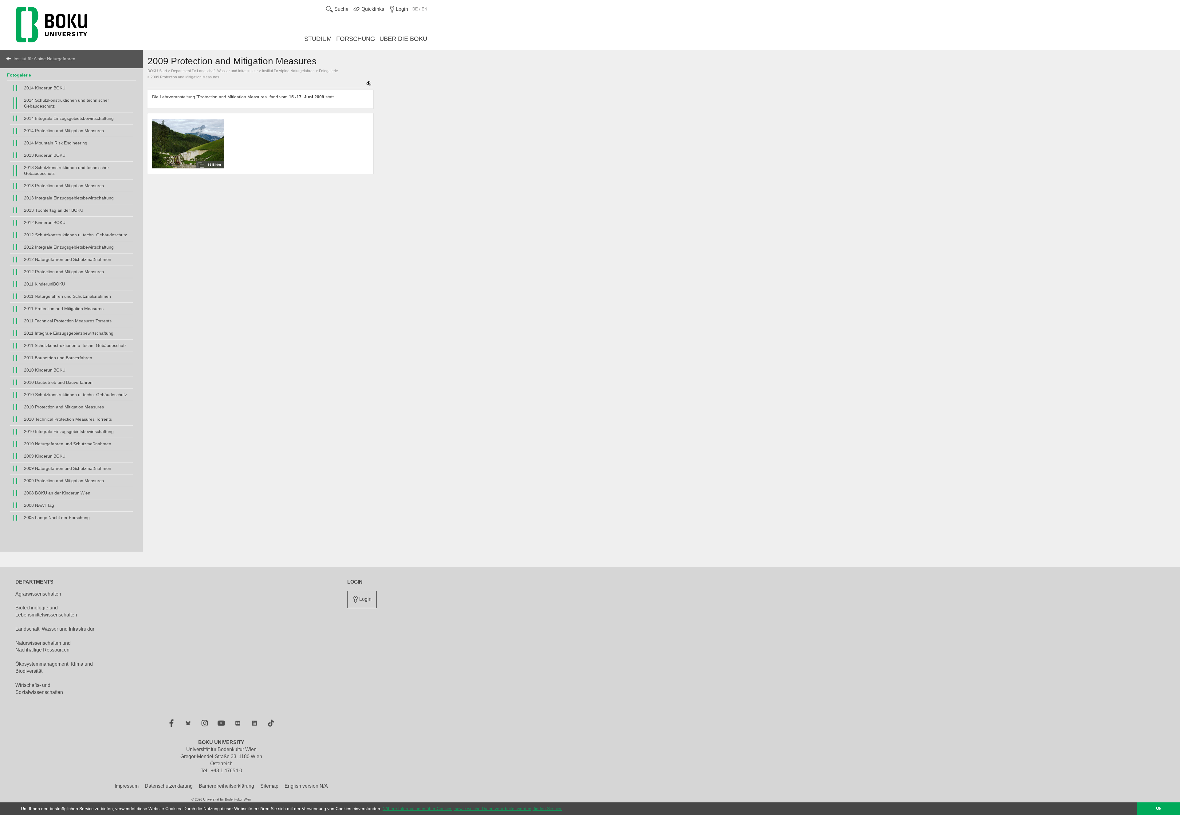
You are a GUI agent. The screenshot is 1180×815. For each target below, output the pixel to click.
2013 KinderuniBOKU (44, 155)
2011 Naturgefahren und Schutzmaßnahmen (67, 296)
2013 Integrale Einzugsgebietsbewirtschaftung (69, 197)
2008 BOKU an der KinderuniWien (57, 492)
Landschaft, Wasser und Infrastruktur (54, 629)
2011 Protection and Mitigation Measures (64, 308)
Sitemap (269, 786)
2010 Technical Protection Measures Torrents (68, 419)
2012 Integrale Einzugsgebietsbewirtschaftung (69, 247)
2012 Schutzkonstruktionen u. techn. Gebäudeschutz (75, 234)
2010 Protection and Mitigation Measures (64, 406)
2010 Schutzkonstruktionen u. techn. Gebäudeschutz (75, 394)
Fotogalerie (19, 75)
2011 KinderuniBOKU (44, 284)
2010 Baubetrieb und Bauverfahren (58, 382)
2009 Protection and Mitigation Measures (64, 480)
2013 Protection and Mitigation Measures (64, 185)
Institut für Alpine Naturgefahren (44, 58)
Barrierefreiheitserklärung (226, 786)
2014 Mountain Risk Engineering (55, 142)
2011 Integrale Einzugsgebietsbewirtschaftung (68, 333)
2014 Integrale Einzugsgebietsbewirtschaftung (69, 118)
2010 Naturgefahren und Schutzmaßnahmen (67, 443)
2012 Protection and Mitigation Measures (64, 271)
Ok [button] (1158, 808)
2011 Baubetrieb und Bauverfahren (58, 357)
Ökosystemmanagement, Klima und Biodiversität (54, 667)
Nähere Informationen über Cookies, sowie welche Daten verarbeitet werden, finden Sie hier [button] (472, 808)
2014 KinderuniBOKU (44, 87)
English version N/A (306, 786)
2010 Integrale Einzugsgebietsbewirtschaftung (69, 431)
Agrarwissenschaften (38, 593)
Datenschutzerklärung (169, 786)
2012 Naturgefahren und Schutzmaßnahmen (67, 259)
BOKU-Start (157, 71)
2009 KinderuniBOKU (44, 456)
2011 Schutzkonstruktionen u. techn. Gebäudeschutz (75, 345)
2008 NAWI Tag (39, 505)
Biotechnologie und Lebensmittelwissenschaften (46, 611)
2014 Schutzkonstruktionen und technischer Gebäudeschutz (66, 103)
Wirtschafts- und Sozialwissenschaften (39, 689)
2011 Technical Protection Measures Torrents (68, 320)
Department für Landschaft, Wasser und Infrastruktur (214, 71)
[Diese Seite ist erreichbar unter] (368, 84)
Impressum (127, 786)
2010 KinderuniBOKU (44, 370)
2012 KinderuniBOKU (44, 222)
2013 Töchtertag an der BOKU (53, 210)
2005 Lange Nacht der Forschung (57, 517)
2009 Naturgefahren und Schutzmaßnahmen (67, 468)
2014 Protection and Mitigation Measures (64, 130)
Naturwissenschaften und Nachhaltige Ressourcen (43, 646)
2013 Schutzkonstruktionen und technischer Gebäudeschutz (66, 170)
